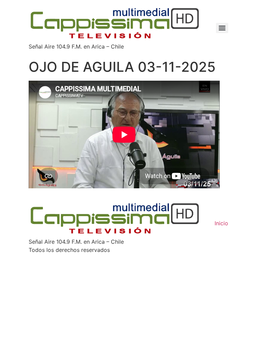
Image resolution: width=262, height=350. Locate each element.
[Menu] (222, 28)
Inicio (221, 223)
